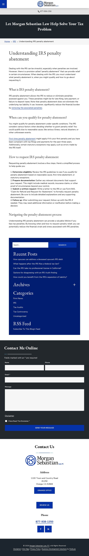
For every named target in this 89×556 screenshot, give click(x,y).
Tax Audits (18, 307)
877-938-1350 (45, 11)
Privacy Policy (35, 549)
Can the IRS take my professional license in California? (37, 268)
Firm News (18, 298)
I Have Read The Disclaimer (19, 421)
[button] (3, 4)
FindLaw (72, 549)
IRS (14, 303)
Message (8, 387)
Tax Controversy (20, 311)
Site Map (25, 549)
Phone (47, 363)
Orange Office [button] (44, 490)
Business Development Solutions (54, 549)
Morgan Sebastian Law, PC (39, 546)
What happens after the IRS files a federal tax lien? (36, 263)
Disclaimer (9, 416)
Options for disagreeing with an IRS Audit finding (35, 272)
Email (7, 375)
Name (7, 363)
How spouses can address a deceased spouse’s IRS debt (38, 259)
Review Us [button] (44, 505)
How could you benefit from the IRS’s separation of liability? (40, 277)
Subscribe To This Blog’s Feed (26, 329)
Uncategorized (19, 316)
